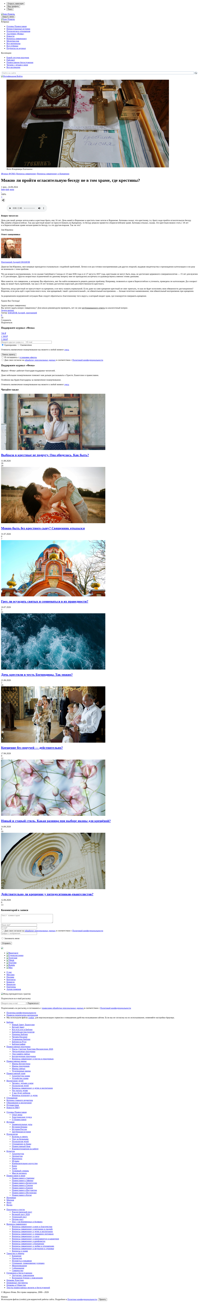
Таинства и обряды (15, 1253)
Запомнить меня (11, 938)
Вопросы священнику (16, 38)
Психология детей (20, 1085)
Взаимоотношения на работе (25, 1149)
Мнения (10, 1200)
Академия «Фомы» (15, 34)
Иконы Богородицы (21, 1064)
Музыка (15, 1161)
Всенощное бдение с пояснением (27, 1278)
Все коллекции (13, 67)
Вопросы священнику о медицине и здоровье (33, 1248)
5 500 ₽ (4, 339)
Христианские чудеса (22, 1117)
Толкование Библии (21, 1039)
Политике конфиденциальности (82, 1299)
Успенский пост (19, 1217)
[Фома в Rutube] (10, 965)
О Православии (19, 1119)
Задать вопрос (7, 310)
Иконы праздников (21, 1066)
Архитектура (18, 1153)
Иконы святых (18, 1068)
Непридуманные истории (18, 29)
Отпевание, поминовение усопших (28, 1263)
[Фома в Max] (9, 967)
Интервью (11, 1197)
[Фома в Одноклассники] (14, 955)
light (3, 189)
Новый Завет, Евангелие (23, 1024)
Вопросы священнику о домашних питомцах (33, 1234)
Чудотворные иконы (21, 1071)
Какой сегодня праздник (17, 57)
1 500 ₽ (4, 336)
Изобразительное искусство (25, 1163)
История (10, 1122)
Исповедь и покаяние (22, 1261)
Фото (8, 1202)
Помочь (11, 14)
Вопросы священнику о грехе (25, 1236)
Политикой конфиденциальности (87, 360)
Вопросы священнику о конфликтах (28, 1241)
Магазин (10, 974)
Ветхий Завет (18, 1027)
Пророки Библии (20, 1034)
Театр (14, 1168)
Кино (14, 1166)
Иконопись (17, 1158)
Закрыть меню (8, 17)
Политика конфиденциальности (21, 1013)
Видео (9, 1205)
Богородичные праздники (24, 1056)
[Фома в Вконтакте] (12, 953)
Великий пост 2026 (21, 1214)
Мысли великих (19, 1173)
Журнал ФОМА (8, 174)
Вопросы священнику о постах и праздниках (33, 1059)
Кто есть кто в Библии (22, 1029)
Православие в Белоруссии (24, 1183)
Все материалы (13, 43)
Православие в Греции (22, 1185)
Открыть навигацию (16, 4)
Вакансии (11, 984)
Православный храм (15, 1073)
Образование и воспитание (19, 1103)
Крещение (16, 1256)
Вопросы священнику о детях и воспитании (32, 1088)
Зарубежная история (21, 1132)
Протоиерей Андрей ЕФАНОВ (15, 262)
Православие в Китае (22, 1195)
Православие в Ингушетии (24, 1190)
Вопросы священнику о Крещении (53, 174)
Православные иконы (16, 1061)
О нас (9, 972)
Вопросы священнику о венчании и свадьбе (32, 1229)
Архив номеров (13, 989)
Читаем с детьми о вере (17, 65)
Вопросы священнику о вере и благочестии (32, 1226)
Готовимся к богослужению (19, 1273)
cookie (31, 1017)
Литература (17, 1156)
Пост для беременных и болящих (27, 1222)
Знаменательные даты (22, 1124)
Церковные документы (17, 1283)
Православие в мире (15, 1175)
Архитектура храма (21, 1076)
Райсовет (10, 60)
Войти (20, 76)
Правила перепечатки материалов (22, 1015)
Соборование (18, 1268)
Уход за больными (20, 1139)
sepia (12, 189)
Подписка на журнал (16, 48)
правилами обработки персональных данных (63, 1008)
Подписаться (33, 1003)
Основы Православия (16, 26)
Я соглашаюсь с (20, 357)
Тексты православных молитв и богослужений (28, 1287)
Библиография (18, 1044)
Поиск (10, 9)
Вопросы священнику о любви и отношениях (33, 1246)
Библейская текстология (23, 1032)
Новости (10, 36)
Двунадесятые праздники (23, 1051)
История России (19, 1129)
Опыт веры (17, 1114)
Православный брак (21, 1146)
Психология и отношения (18, 31)
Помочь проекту (8, 354)
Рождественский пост (22, 1212)
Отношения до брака (21, 1144)
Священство (17, 1270)
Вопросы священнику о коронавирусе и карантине (35, 1239)
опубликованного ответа (93, 308)
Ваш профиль (13, 6)
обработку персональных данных (40, 360)
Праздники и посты (15, 1209)
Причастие (17, 1258)
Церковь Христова (15, 1280)
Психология (12, 1134)
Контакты (11, 979)
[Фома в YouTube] (11, 963)
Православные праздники (18, 1046)
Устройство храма (20, 1078)
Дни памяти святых (21, 1054)
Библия (9, 1022)
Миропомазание (19, 1265)
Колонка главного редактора (19, 1100)
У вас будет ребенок (21, 1093)
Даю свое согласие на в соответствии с (53, 360)
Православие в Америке (23, 1178)
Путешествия (12, 1105)
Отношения (11, 1098)
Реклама (10, 977)
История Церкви (19, 1127)
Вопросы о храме (20, 1251)
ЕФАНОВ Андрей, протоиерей (22, 313)
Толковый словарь (20, 1171)
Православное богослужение (19, 62)
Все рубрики (12, 46)
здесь (66, 349)
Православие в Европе (22, 1188)
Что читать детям (20, 1090)
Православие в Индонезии (24, 1193)
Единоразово (10, 345)
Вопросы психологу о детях (25, 1095)
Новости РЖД (12, 1107)
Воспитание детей (14, 1081)
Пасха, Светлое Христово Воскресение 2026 (32, 1049)
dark (7, 189)
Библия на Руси (19, 1042)
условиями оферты (28, 357)
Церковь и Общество (16, 1285)
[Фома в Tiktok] (10, 960)
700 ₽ (3, 333)
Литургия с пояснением (23, 1275)
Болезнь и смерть (20, 1136)
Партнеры (11, 987)
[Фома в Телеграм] (11, 958)
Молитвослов (12, 41)
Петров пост (17, 1219)
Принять (102, 1299)
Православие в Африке (22, 1180)
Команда (10, 982)
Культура (10, 1151)
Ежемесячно (26, 345)
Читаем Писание (19, 1037)
